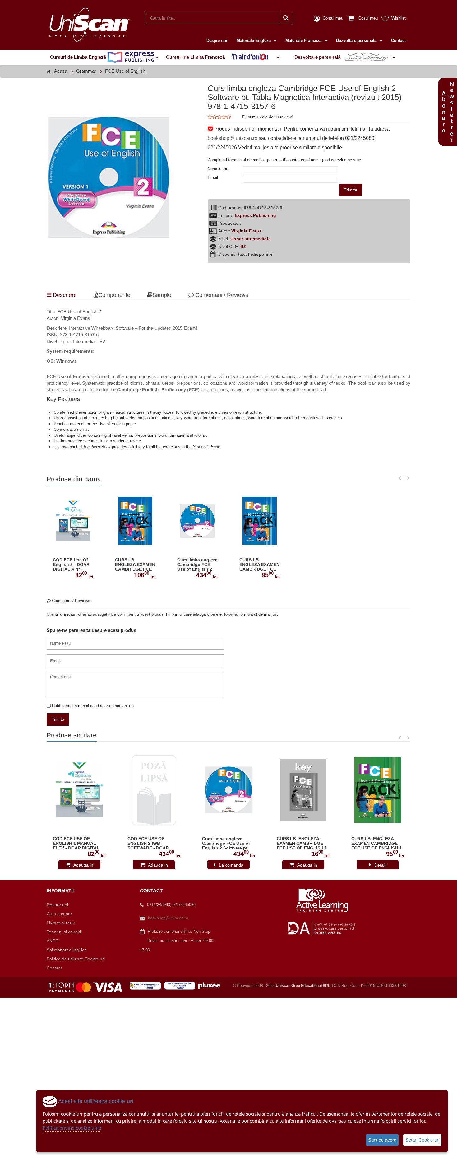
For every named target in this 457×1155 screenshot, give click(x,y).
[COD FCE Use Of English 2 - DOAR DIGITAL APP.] (73, 520)
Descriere (64, 295)
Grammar (86, 71)
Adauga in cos (83, 866)
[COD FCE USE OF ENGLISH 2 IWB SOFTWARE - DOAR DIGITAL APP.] (154, 790)
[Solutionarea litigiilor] (181, 985)
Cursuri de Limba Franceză (196, 57)
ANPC (52, 940)
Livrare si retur (61, 922)
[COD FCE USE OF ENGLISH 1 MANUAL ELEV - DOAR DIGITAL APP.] (79, 790)
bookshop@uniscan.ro (232, 138)
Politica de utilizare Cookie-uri (76, 958)
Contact (398, 40)
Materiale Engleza (254, 40)
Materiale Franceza (304, 40)
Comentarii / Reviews (221, 295)
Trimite (350, 189)
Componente (114, 295)
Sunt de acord (382, 1140)
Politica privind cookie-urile (72, 1128)
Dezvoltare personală (318, 57)
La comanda (231, 865)
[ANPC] (147, 985)
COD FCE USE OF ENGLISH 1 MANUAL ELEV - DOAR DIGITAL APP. (76, 843)
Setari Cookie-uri (422, 1140)
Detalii (380, 865)
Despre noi (216, 40)
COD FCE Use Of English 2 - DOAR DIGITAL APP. (71, 565)
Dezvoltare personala (357, 40)
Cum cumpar (59, 913)
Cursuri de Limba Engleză (78, 57)
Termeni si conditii (64, 931)
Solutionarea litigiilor (66, 949)
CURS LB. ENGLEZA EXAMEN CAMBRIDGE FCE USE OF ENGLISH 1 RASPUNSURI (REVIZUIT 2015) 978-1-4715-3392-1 (302, 843)
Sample (161, 295)
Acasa (60, 71)
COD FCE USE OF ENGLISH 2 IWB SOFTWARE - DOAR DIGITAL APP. (148, 843)
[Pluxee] (211, 985)
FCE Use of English (125, 71)
